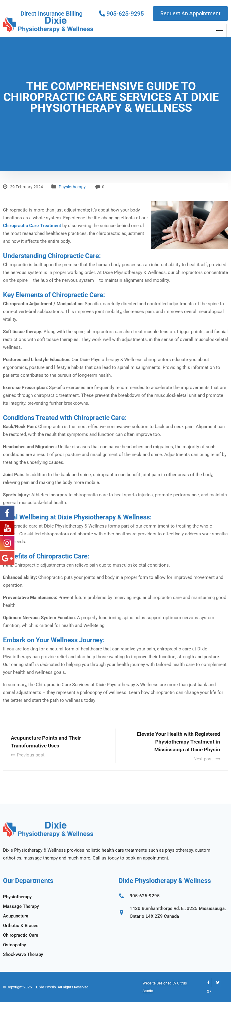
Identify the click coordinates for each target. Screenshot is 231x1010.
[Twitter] (215, 982)
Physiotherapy (72, 186)
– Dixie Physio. (45, 987)
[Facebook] (206, 982)
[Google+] (206, 991)
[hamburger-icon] (219, 30)
